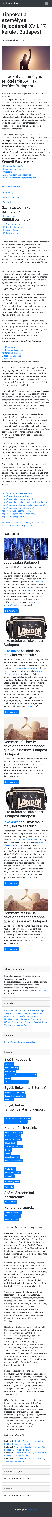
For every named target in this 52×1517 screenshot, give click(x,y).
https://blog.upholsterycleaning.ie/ (17, 511)
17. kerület (16, 1455)
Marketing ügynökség (13, 166)
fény (29, 590)
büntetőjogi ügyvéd (12, 1136)
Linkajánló (32, 1509)
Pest (14, 1022)
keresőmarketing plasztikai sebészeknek (20, 1075)
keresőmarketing (11, 1068)
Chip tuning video (11, 197)
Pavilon (8, 1150)
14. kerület (28, 1453)
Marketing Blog (10, 3)
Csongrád (27, 1013)
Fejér (34, 1013)
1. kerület (18, 1441)
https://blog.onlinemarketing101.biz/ (18, 499)
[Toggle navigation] (46, 3)
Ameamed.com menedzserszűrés (18, 175)
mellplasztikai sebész (13, 1139)
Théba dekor (10, 1169)
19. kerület (18, 1458)
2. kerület (27, 1441)
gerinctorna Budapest (13, 1132)
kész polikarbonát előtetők (15, 1096)
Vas (12, 1025)
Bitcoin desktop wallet (13, 169)
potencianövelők (29, 177)
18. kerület (26, 1455)
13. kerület (18, 1453)
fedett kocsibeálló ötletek (14, 1092)
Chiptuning (8, 192)
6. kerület (25, 1444)
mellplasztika (10, 1071)
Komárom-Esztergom (31, 1019)
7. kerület (18, 1447)
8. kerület (27, 1447)
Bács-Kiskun (10, 1010)
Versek (8, 1154)
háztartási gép (11, 1042)
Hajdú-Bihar (24, 1016)
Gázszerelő (8, 172)
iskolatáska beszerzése (26, 668)
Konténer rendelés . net (12, 350)
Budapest (17, 1013)
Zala (25, 1025)
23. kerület (19, 1461)
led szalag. (39, 581)
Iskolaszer (12, 651)
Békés (27, 1010)
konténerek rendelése (13, 1161)
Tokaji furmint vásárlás (13, 1146)
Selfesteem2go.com (12, 224)
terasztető (9, 1100)
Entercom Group (10, 230)
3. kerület (36, 1441)
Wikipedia (7, 202)
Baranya (20, 1010)
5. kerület (16, 1444)
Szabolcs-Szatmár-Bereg (36, 1022)
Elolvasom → (11, 611)
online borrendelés (11, 186)
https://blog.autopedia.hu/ (14, 516)
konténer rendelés (11, 177)
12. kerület (26, 1450)
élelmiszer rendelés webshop (16, 1082)
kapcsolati (42, 990)
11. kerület (16, 1450)
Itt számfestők (10, 1143)
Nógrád (8, 1022)
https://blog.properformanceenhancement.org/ (23, 505)
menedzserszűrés (12, 1157)
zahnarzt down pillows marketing (17, 1118)
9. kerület (37, 1447)
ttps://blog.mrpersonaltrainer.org (17, 493)
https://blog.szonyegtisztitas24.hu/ (18, 508)
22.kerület (9, 1461)
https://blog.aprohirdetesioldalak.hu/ (18, 514)
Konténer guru (8, 347)
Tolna (7, 1025)
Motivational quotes (12, 227)
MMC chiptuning (10, 233)
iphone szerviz (10, 216)
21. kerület (39, 1458)
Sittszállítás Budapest (12, 356)
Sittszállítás (7, 358)
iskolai (30, 706)
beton (7, 1078)
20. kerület (29, 1458)
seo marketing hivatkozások (16, 1122)
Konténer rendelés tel (11, 353)
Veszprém (18, 1025)
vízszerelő (9, 1064)
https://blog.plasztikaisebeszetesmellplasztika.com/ (25, 502)
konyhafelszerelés (26, 1042)
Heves (33, 1016)
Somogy (20, 1022)
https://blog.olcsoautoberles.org (16, 496)
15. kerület (39, 1453)
